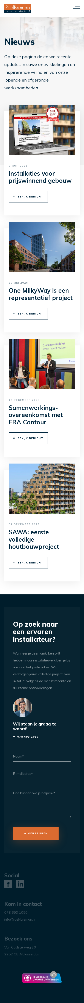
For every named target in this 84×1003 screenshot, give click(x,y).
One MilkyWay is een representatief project (41, 294)
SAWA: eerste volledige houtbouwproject (34, 539)
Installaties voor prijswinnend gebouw (40, 177)
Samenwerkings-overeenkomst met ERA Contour (36, 415)
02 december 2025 (24, 524)
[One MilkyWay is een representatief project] (42, 247)
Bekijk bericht (30, 196)
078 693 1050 (28, 736)
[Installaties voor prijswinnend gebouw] (42, 130)
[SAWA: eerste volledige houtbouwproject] (42, 489)
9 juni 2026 (18, 165)
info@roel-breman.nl (19, 919)
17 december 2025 (24, 399)
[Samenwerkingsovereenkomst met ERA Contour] (42, 364)
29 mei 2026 (18, 282)
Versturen (38, 833)
